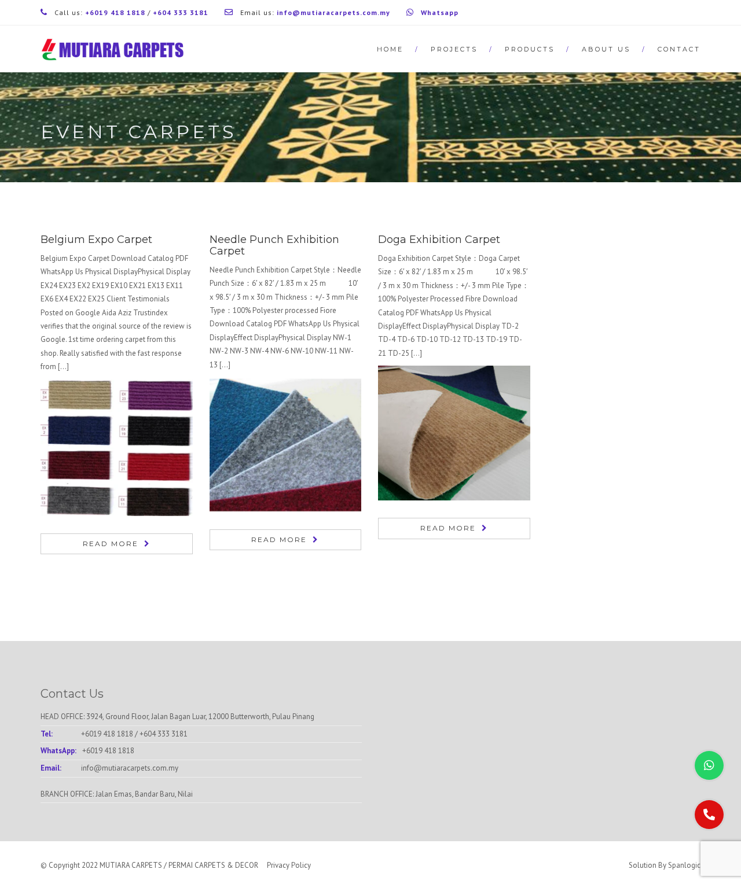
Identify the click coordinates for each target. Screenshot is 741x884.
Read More (110, 543)
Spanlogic (684, 865)
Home (390, 49)
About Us (606, 49)
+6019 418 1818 (107, 734)
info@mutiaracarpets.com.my (129, 768)
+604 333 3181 (164, 734)
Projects (454, 49)
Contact (679, 49)
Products (530, 49)
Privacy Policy (289, 865)
